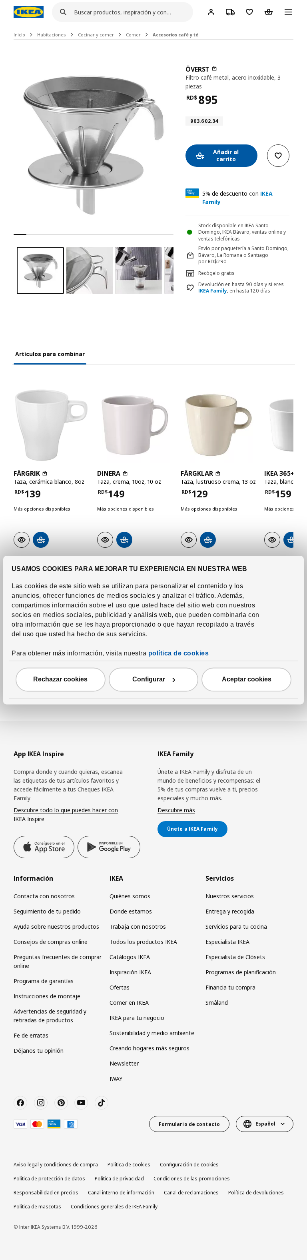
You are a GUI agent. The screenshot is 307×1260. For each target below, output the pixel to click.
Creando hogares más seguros (149, 1048)
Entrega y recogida (229, 911)
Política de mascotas (37, 1206)
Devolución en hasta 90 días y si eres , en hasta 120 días (241, 287)
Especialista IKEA (227, 942)
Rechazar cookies (60, 679)
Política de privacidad (119, 1178)
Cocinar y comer (96, 35)
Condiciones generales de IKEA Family (114, 1206)
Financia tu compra (230, 987)
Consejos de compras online (51, 942)
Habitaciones (51, 35)
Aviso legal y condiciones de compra (56, 1164)
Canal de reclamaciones (191, 1192)
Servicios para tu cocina (236, 926)
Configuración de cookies (189, 1164)
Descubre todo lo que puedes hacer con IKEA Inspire (66, 814)
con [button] (237, 198)
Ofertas (120, 987)
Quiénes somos (130, 896)
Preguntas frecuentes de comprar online (58, 961)
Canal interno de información (121, 1192)
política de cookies (178, 653)
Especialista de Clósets (235, 957)
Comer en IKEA (129, 1002)
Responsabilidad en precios (46, 1192)
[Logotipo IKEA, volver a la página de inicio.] (29, 12)
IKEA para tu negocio (137, 1018)
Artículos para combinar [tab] (50, 354)
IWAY (116, 1078)
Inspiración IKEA (130, 972)
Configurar (148, 679)
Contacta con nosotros (44, 896)
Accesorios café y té (175, 35)
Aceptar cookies (246, 679)
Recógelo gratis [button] (216, 273)
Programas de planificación (240, 972)
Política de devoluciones (256, 1192)
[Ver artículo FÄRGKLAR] (218, 425)
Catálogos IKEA (130, 957)
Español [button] (265, 1123)
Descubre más (176, 810)
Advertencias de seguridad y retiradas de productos (50, 1016)
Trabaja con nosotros (138, 926)
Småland (216, 1002)
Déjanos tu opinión (39, 1050)
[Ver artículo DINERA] (135, 425)
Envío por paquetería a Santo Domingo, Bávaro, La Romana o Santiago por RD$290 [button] (243, 255)
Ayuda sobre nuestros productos (56, 926)
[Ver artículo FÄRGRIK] (51, 425)
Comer (133, 35)
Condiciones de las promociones (192, 1178)
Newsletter (124, 1063)
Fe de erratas (31, 1035)
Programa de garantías (44, 981)
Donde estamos (131, 911)
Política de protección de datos (49, 1178)
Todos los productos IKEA (143, 942)
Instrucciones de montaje (47, 996)
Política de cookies (129, 1164)
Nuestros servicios (229, 896)
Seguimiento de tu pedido (47, 911)
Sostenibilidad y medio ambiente (152, 1033)
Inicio (19, 35)
